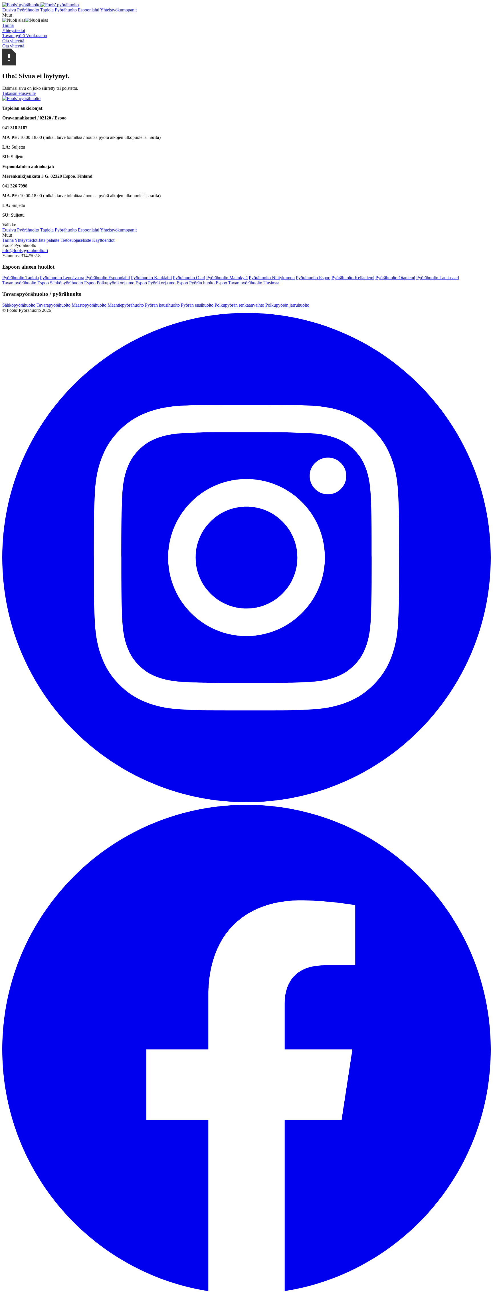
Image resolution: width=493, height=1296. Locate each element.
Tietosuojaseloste (75, 240)
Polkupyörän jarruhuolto (287, 305)
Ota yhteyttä (13, 40)
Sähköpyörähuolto (18, 305)
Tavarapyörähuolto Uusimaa (253, 282)
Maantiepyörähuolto (126, 305)
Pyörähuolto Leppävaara (62, 277)
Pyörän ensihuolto (197, 305)
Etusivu (9, 9)
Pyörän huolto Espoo (208, 282)
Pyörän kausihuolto (162, 305)
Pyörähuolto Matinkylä (227, 277)
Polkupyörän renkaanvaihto (239, 305)
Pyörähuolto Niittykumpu (272, 277)
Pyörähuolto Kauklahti (151, 277)
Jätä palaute (49, 240)
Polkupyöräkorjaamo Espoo (122, 282)
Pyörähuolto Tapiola (35, 9)
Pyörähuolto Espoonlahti (77, 9)
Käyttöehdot (103, 240)
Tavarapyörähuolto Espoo (25, 282)
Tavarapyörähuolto (53, 305)
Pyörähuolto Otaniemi (395, 277)
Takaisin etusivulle (19, 93)
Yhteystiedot (26, 240)
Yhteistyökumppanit (118, 9)
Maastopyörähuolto (89, 305)
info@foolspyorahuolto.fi (25, 250)
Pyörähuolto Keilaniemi (353, 277)
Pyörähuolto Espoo (313, 277)
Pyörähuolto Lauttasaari (437, 277)
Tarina (8, 240)
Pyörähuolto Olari (189, 277)
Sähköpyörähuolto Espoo (73, 282)
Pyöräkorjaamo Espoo (168, 282)
